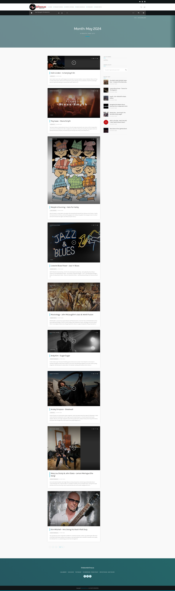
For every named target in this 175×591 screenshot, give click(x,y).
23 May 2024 (59, 412)
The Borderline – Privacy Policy (90, 572)
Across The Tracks (54, 90)
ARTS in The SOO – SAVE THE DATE (107, 572)
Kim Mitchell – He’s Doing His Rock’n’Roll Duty (69, 529)
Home (50, 7)
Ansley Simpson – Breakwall (62, 409)
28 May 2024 (60, 210)
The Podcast (78, 572)
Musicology (52, 285)
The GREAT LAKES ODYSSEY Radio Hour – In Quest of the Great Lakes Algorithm (118, 81)
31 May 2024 (58, 76)
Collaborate (63, 572)
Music (51, 66)
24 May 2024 (62, 359)
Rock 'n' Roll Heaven (54, 58)
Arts (51, 201)
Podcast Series (58, 7)
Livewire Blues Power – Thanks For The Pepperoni (118, 89)
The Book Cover (53, 139)
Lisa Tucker (53, 210)
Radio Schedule (80, 7)
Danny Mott (53, 269)
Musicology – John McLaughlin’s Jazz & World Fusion (72, 314)
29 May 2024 (59, 124)
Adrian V (52, 76)
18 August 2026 (113, 124)
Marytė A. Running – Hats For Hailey (65, 207)
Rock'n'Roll (52, 349)
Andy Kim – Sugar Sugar (60, 356)
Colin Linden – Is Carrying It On (63, 73)
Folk (51, 403)
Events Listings (69, 7)
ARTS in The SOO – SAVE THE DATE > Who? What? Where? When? (118, 121)
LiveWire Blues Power (55, 225)
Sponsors (90, 7)
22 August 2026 (113, 92)
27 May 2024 (60, 269)
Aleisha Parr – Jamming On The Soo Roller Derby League (118, 113)
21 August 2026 (113, 100)
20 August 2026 (113, 116)
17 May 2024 (62, 532)
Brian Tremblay (54, 359)
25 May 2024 (60, 317)
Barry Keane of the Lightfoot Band (118, 128)
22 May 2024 (62, 479)
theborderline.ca (84, 588)
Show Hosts (98, 7)
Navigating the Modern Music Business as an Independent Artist (118, 105)
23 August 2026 (113, 83)
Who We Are (71, 572)
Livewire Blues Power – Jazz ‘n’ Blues (65, 266)
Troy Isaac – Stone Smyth (61, 121)
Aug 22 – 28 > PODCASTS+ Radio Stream (118, 97)
